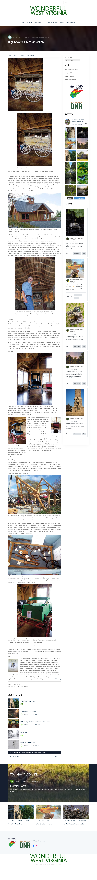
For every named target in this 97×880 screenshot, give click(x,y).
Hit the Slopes (24, 732)
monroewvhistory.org (55, 679)
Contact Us (29, 22)
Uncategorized (35, 781)
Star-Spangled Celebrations (28, 711)
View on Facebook (77, 253)
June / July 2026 (18, 820)
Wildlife (83, 820)
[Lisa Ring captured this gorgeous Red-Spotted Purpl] (82, 178)
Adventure (34, 37)
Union (43, 752)
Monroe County (37, 752)
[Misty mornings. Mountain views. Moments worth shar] (82, 190)
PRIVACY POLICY (36, 840)
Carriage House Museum (27, 752)
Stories (62, 22)
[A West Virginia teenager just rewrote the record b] (70, 143)
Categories (68, 57)
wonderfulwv (17, 37)
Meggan (27, 703)
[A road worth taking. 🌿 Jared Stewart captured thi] (70, 167)
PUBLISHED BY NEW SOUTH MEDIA (39, 841)
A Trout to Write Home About (44, 824)
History (48, 37)
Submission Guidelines (70, 79)
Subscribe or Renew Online (71, 69)
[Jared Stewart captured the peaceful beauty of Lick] (70, 178)
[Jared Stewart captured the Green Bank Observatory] (82, 143)
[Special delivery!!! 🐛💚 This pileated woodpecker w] (70, 132)
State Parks (26, 820)
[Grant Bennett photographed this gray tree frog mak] (82, 132)
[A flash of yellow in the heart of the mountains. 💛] (82, 167)
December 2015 (42, 37)
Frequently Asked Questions (51, 22)
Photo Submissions (70, 22)
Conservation (68, 820)
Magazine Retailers (69, 76)
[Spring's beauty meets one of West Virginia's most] (70, 190)
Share (84, 253)
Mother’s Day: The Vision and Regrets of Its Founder (35, 722)
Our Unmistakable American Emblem (74, 824)
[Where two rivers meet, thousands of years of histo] (70, 155)
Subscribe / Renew (39, 22)
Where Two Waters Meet (27, 701)
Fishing (39, 820)
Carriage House (16, 752)
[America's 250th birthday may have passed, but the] (82, 155)
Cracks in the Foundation (27, 742)
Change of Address (69, 73)
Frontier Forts (18, 786)
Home (23, 22)
